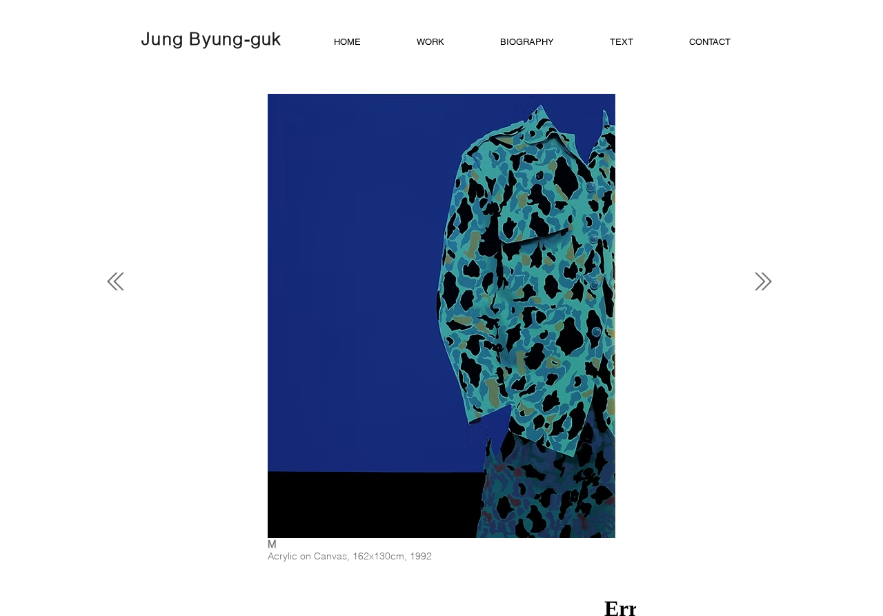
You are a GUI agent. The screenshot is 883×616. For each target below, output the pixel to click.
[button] (451, 42)
